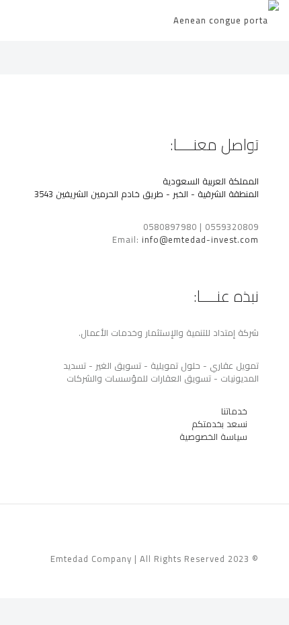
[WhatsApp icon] (104, 577)
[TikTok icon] (48, 577)
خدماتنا (234, 411)
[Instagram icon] (76, 577)
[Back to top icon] (44, 532)
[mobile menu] (24, 20)
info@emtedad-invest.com (200, 239)
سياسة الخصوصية (214, 437)
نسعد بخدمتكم (219, 424)
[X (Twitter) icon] (90, 577)
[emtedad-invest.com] (226, 20)
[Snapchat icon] (61, 577)
